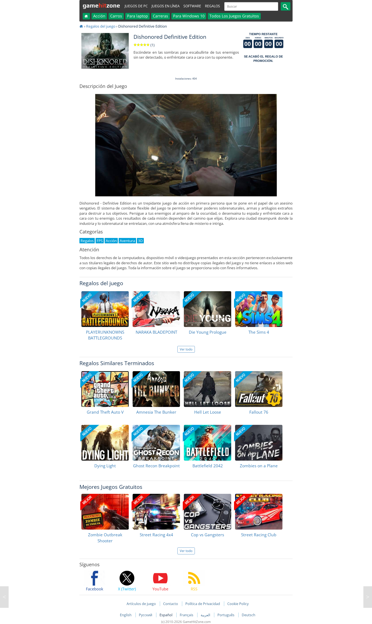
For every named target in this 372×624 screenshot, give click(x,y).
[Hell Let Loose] (207, 389)
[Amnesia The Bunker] (156, 389)
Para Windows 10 (189, 16)
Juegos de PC (136, 6)
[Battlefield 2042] (207, 443)
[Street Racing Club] (258, 512)
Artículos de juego (141, 603)
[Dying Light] (105, 443)
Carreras (160, 16)
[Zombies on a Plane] (258, 443)
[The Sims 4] (258, 309)
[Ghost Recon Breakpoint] (156, 443)
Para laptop (137, 16)
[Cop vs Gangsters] (207, 512)
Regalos (212, 6)
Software (192, 6)
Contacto (170, 603)
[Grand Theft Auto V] (105, 389)
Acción (99, 16)
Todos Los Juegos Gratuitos (234, 16)
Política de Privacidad (202, 603)
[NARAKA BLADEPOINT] (156, 309)
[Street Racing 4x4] (156, 512)
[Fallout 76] (258, 389)
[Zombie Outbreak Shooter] (105, 512)
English (126, 615)
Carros (116, 16)
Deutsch (248, 615)
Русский (146, 615)
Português (226, 615)
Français (187, 615)
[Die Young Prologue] (207, 309)
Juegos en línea (166, 6)
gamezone (101, 5)
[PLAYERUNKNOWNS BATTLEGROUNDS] (105, 309)
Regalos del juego (100, 26)
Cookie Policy (238, 603)
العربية (206, 615)
